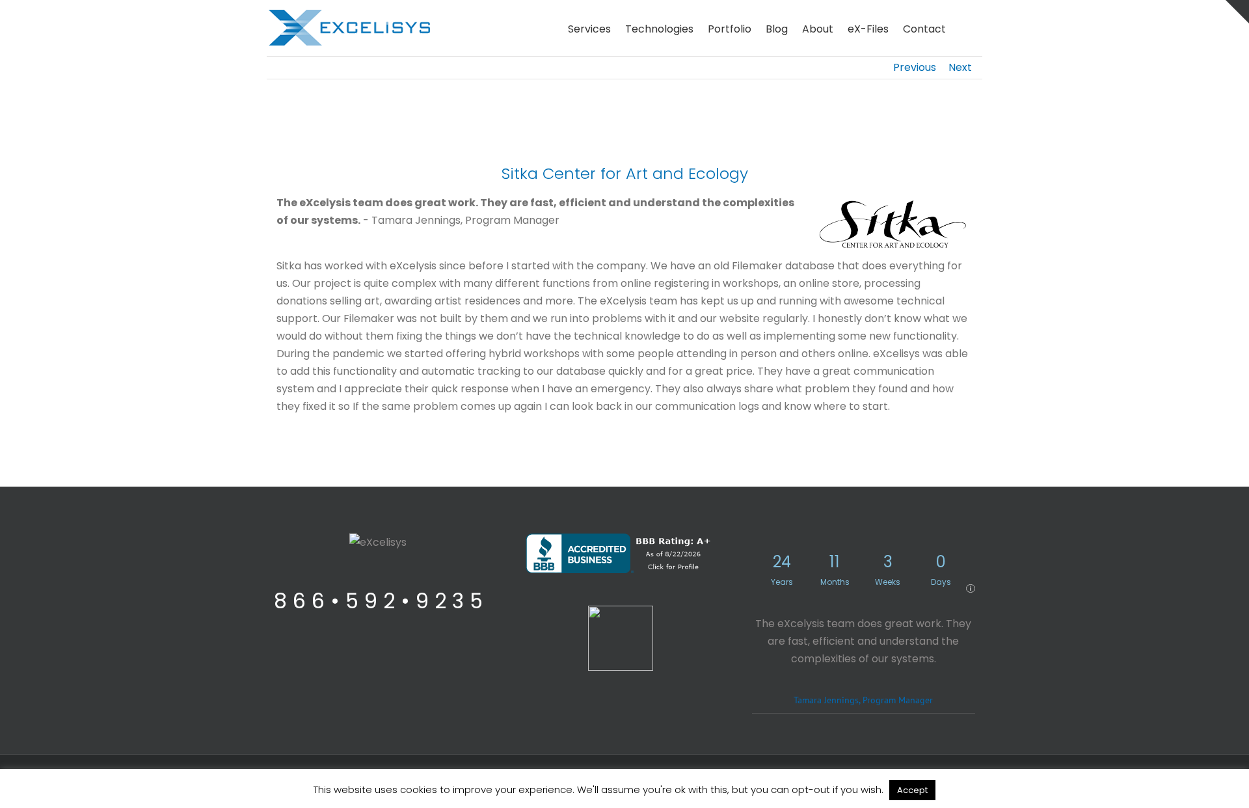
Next (960, 67)
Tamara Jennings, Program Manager (863, 700)
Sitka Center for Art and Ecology (625, 173)
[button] (964, 28)
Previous (914, 67)
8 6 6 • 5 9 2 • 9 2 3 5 (378, 600)
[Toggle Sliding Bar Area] (1237, 11)
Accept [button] (912, 790)
